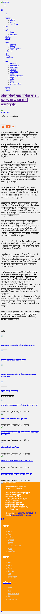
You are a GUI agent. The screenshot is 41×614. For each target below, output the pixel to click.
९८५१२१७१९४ (20, 513)
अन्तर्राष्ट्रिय (14, 24)
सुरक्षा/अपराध (14, 66)
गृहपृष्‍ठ (7, 88)
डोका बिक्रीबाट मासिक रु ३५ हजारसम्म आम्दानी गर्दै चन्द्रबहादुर (20, 100)
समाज (10, 531)
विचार (7, 26)
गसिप (9, 591)
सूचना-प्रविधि (12, 577)
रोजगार (12, 47)
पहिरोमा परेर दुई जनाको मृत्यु (10, 447)
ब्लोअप (10, 588)
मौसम (12, 74)
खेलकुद (10, 543)
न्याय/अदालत (14, 68)
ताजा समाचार (12, 599)
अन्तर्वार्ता (11, 540)
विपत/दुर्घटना (14, 72)
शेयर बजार (13, 35)
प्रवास (10, 549)
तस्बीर (12, 80)
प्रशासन (13, 70)
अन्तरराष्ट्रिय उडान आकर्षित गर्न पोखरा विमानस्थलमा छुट (19, 405)
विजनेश (12, 32)
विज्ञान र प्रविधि (15, 49)
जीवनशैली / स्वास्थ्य (14, 546)
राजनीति (12, 22)
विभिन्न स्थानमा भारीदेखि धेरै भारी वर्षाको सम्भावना (17, 461)
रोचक (12, 82)
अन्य (6, 61)
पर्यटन (12, 78)
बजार (9, 562)
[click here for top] (2, 612)
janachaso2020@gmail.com (21, 515)
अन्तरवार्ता (13, 63)
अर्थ (6, 30)
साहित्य (7, 39)
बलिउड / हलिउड (13, 594)
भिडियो (10, 596)
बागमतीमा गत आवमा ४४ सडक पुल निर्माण (14, 418)
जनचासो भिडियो (15, 84)
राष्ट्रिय (12, 20)
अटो (9, 574)
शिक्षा (7, 43)
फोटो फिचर (9, 57)
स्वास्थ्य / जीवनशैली (16, 76)
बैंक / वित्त (11, 571)
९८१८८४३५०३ (30, 513)
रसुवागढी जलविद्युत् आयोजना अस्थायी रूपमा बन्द (16, 474)
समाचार (7, 18)
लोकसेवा (13, 45)
